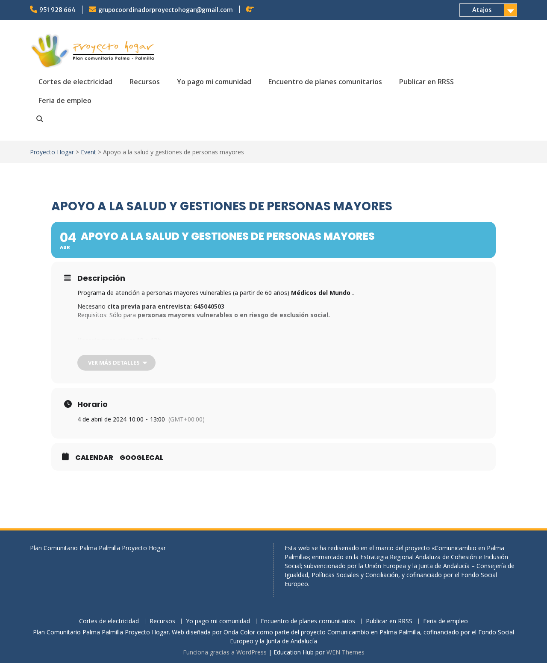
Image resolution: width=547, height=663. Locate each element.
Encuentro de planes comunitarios (325, 81)
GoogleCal (141, 458)
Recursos (144, 81)
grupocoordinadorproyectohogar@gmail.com (165, 10)
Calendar (94, 458)
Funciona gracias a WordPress (225, 652)
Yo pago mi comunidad (214, 81)
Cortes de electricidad (75, 81)
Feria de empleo (64, 100)
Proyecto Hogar (52, 152)
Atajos (481, 10)
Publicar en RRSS (426, 81)
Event (88, 152)
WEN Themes (345, 652)
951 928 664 (57, 10)
